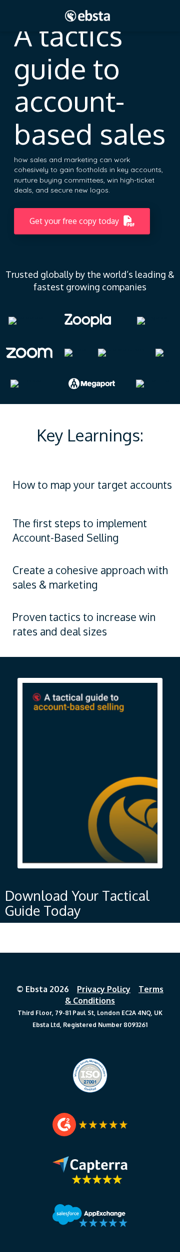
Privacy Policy (103, 989)
